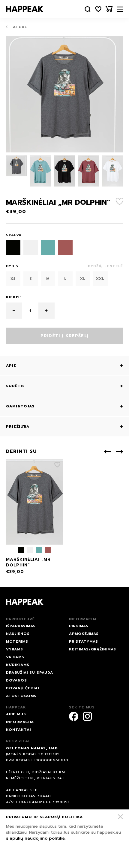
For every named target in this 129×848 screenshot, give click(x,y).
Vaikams (15, 657)
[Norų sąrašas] (98, 9)
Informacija (20, 722)
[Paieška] (87, 9)
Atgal (19, 27)
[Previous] (107, 451)
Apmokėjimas (84, 633)
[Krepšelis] (109, 9)
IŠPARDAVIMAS (21, 626)
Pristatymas (83, 641)
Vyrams (14, 649)
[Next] (119, 451)
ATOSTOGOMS (21, 696)
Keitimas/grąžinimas (92, 649)
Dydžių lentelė (105, 266)
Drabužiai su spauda (29, 672)
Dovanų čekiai (22, 688)
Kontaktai (18, 729)
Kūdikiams (17, 664)
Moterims (17, 641)
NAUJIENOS (18, 633)
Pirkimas (78, 626)
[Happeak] (25, 9)
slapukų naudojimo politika (35, 838)
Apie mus (16, 714)
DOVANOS (16, 680)
